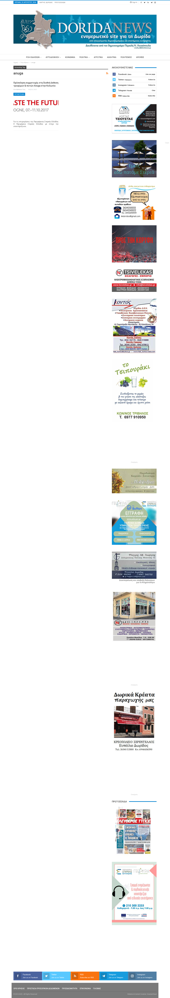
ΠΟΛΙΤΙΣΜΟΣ (126, 57)
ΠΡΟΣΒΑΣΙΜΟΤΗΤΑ (69, 989)
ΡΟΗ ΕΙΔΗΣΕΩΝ (33, 57)
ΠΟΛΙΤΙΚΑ (83, 57)
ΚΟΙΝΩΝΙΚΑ (70, 57)
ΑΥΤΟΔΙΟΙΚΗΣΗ (52, 57)
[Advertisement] (134, 443)
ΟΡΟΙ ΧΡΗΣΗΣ (19, 989)
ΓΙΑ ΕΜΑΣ (97, 989)
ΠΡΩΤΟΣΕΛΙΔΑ (60, 2)
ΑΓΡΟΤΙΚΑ (98, 57)
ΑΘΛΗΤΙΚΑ (111, 57)
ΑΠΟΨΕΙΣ (140, 57)
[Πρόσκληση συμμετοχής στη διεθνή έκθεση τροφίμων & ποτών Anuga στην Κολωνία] (35, 106)
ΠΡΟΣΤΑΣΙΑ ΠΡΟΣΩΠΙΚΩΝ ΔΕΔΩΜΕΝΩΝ (43, 989)
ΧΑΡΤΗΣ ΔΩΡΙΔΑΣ (46, 2)
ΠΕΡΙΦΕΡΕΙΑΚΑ (19, 94)
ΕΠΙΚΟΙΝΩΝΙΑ (85, 989)
